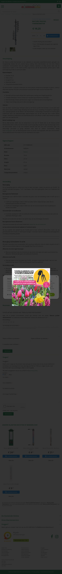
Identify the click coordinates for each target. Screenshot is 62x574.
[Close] (48, 270)
